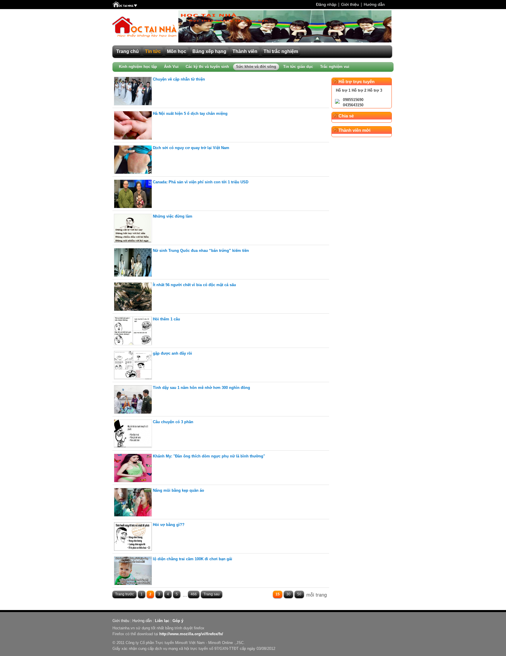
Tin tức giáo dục (298, 66)
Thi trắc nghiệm (281, 51)
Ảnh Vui (171, 66)
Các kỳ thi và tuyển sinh (207, 66)
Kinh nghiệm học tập (138, 66)
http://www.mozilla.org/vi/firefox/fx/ (191, 634)
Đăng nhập (326, 4)
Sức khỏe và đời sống (256, 66)
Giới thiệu (350, 4)
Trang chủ (127, 51)
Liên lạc (162, 621)
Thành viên (245, 51)
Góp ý (177, 621)
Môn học (176, 51)
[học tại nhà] (124, 4)
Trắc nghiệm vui (334, 66)
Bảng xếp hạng (209, 51)
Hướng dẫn (374, 4)
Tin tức (153, 51)
